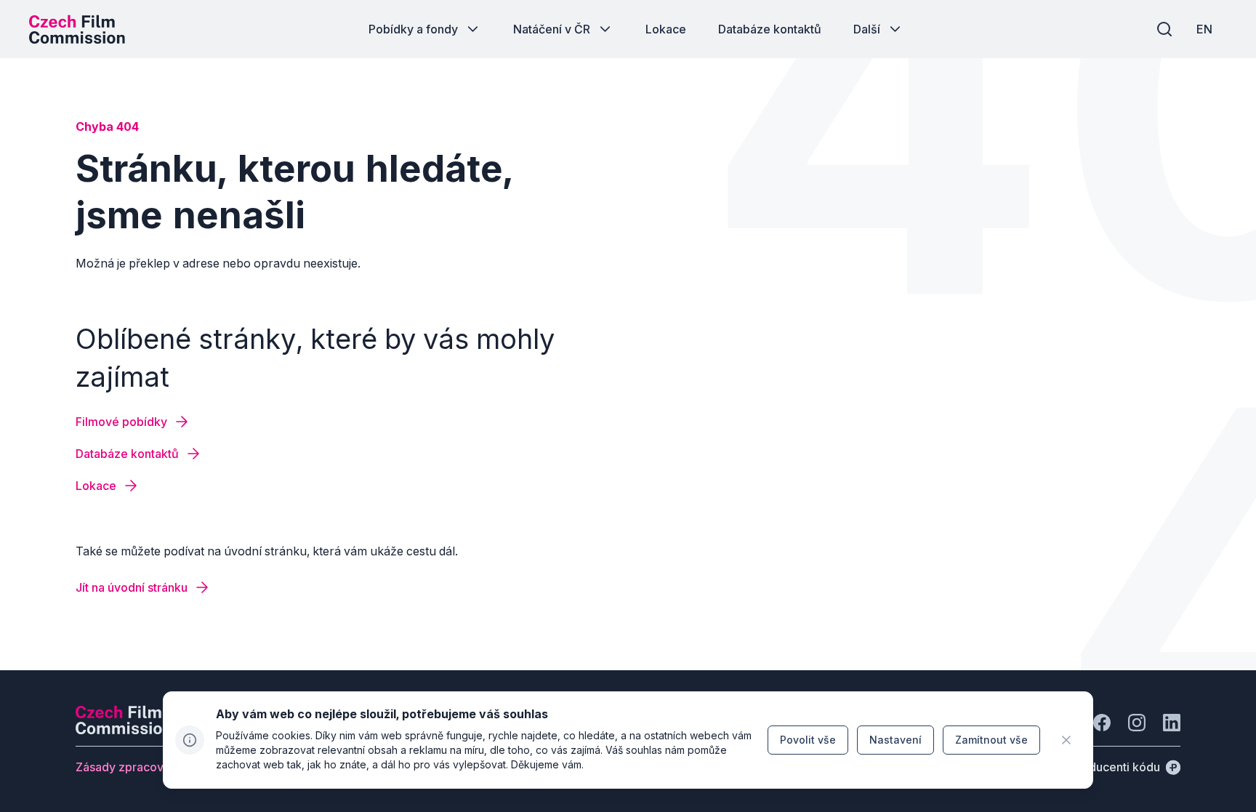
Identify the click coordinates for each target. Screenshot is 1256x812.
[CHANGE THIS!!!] (1066, 740)
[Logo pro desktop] (77, 29)
